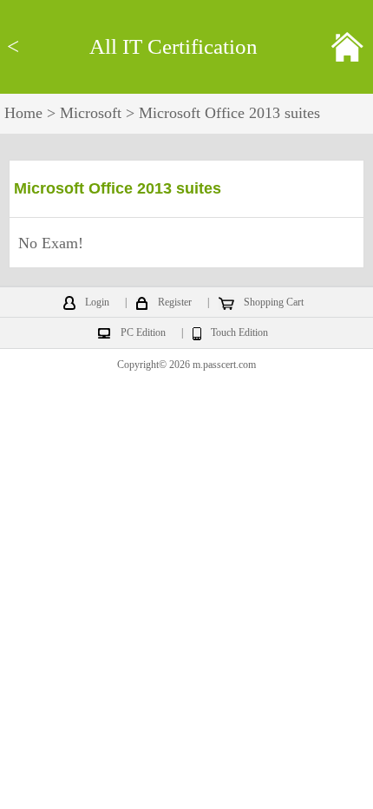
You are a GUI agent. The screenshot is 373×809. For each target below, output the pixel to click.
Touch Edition (239, 333)
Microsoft (90, 113)
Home (23, 113)
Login (97, 303)
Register (175, 303)
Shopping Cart (274, 303)
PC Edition (143, 333)
